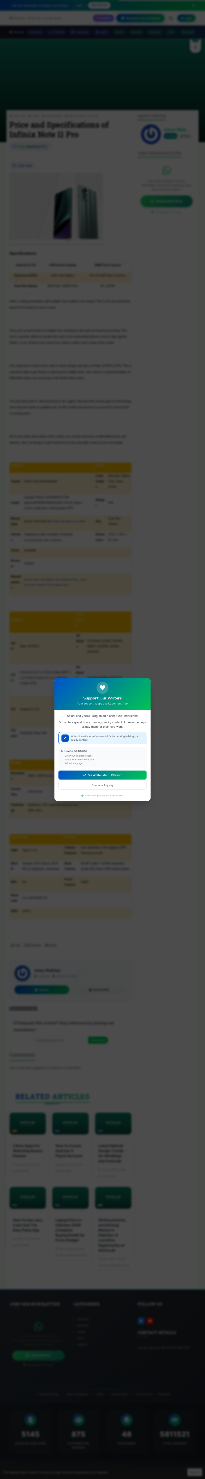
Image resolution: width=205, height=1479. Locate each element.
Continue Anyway (102, 785)
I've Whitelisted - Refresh (104, 775)
